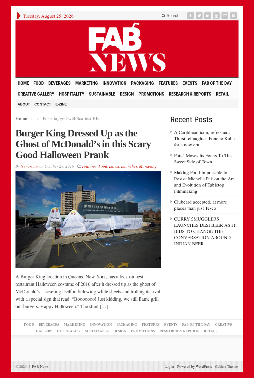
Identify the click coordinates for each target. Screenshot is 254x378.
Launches (129, 166)
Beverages (59, 83)
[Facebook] (191, 15)
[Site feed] (234, 15)
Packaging (142, 83)
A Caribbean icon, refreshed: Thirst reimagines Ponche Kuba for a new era (204, 138)
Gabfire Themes (227, 366)
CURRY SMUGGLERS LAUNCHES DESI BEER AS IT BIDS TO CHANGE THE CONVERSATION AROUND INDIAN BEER (205, 231)
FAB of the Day (217, 83)
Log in (169, 366)
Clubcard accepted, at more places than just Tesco (200, 205)
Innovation (114, 83)
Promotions (151, 94)
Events (189, 83)
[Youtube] (216, 15)
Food (38, 83)
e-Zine (61, 104)
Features (168, 83)
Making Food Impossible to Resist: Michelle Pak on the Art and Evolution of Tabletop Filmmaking (204, 181)
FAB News (38, 366)
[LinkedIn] (208, 15)
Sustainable (102, 94)
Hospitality (71, 94)
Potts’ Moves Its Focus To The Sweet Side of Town (203, 158)
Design (127, 94)
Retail (222, 94)
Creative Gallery (36, 94)
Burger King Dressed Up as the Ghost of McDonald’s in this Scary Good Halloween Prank (83, 143)
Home (21, 118)
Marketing (86, 83)
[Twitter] (199, 15)
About (24, 104)
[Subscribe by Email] (225, 15)
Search (172, 15)
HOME (23, 83)
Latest (114, 166)
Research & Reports (190, 94)
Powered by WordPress (194, 366)
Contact (42, 104)
